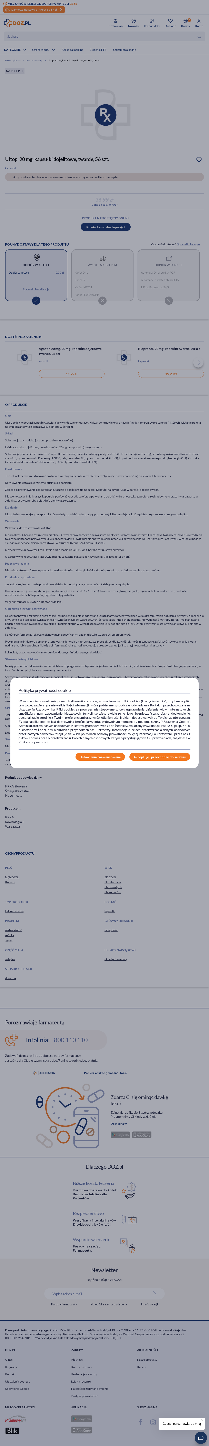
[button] (201, 1438)
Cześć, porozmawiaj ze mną (182, 1423)
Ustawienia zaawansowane (100, 757)
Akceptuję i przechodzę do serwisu (159, 757)
